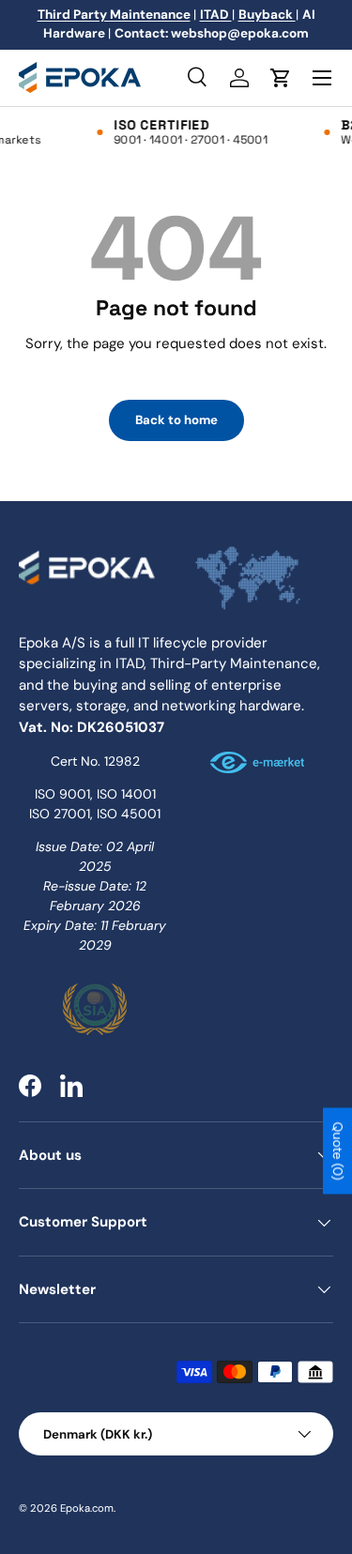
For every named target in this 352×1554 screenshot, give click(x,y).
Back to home (176, 420)
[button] (280, 78)
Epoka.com (87, 1508)
